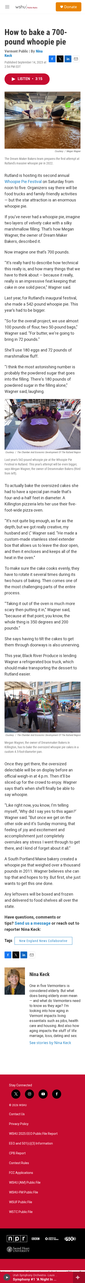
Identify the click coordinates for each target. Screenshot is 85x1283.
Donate (70, 7)
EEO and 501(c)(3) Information (31, 1143)
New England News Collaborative (43, 941)
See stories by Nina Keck (50, 1042)
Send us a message (32, 923)
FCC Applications (21, 1173)
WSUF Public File (20, 1202)
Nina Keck (39, 974)
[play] (7, 1277)
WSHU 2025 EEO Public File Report (33, 1133)
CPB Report (17, 1153)
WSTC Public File (21, 1212)
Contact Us (17, 1114)
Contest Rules (19, 1163)
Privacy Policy (19, 1124)
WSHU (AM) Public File (25, 1182)
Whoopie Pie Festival (23, 181)
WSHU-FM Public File (23, 1192)
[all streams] (79, 1277)
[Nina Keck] (15, 981)
